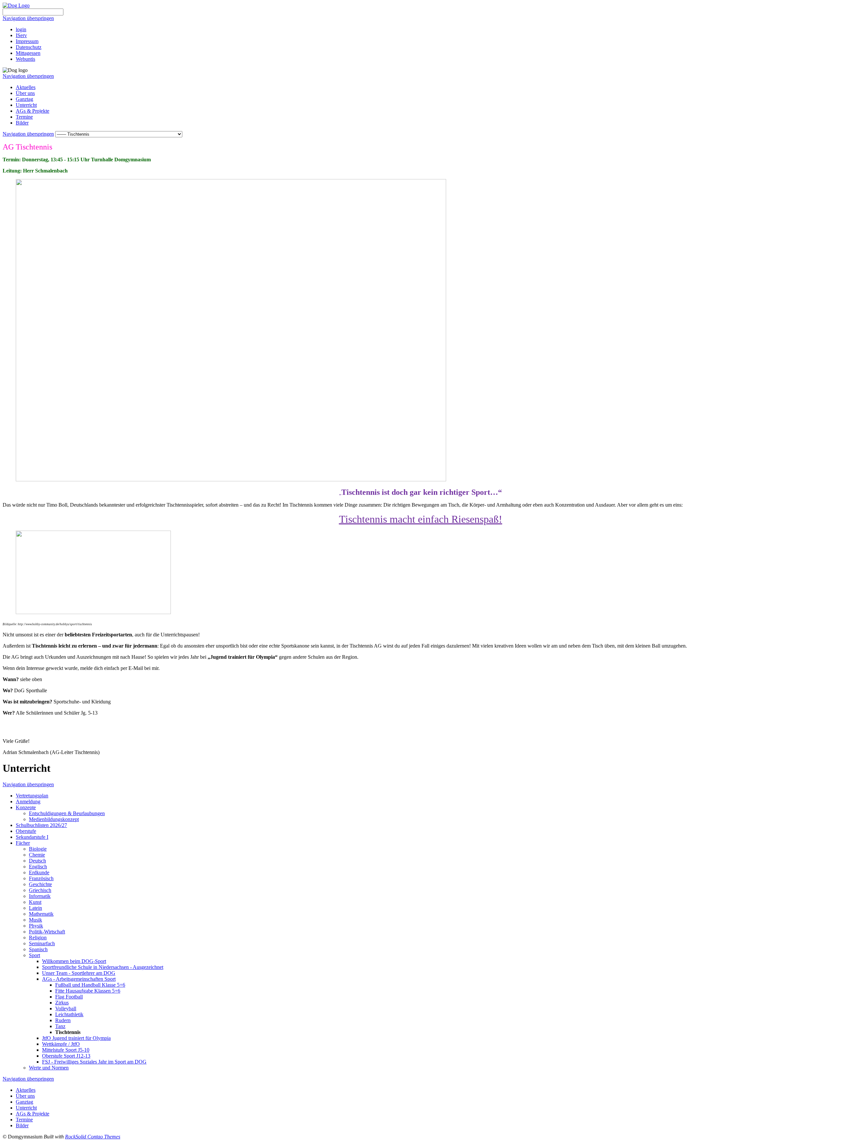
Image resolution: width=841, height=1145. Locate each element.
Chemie (37, 855)
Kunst (35, 902)
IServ (21, 35)
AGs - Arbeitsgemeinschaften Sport (79, 979)
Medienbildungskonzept (54, 819)
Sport (34, 955)
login (21, 29)
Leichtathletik (69, 1014)
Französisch (41, 878)
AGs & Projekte (32, 111)
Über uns (25, 93)
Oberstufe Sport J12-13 (66, 1056)
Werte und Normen (49, 1067)
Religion (38, 937)
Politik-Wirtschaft (47, 931)
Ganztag (24, 99)
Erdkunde (39, 872)
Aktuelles (25, 87)
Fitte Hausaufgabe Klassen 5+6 (87, 991)
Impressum (27, 41)
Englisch (38, 866)
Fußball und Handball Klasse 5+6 (90, 985)
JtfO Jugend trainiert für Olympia (76, 1038)
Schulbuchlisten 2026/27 (41, 825)
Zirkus (62, 1002)
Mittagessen (28, 53)
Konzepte (26, 807)
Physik (36, 925)
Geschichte (40, 884)
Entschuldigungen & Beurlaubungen (67, 813)
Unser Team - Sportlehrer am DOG (78, 973)
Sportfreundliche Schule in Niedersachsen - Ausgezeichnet (102, 967)
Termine (24, 117)
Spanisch (38, 949)
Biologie (38, 849)
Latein (35, 908)
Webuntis (25, 59)
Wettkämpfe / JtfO (61, 1044)
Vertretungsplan (32, 795)
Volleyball (65, 1008)
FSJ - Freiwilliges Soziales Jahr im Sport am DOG (94, 1062)
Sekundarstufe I (32, 837)
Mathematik (41, 914)
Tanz (60, 1026)
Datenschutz (28, 47)
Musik (35, 920)
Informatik (40, 896)
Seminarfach (42, 943)
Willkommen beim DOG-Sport (74, 961)
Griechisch (40, 890)
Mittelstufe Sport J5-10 (65, 1050)
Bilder (22, 123)
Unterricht (26, 105)
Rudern (63, 1020)
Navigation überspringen (28, 18)
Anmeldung (28, 801)
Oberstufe (26, 831)
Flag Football (69, 996)
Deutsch (37, 860)
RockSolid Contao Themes (92, 1136)
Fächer (23, 843)
